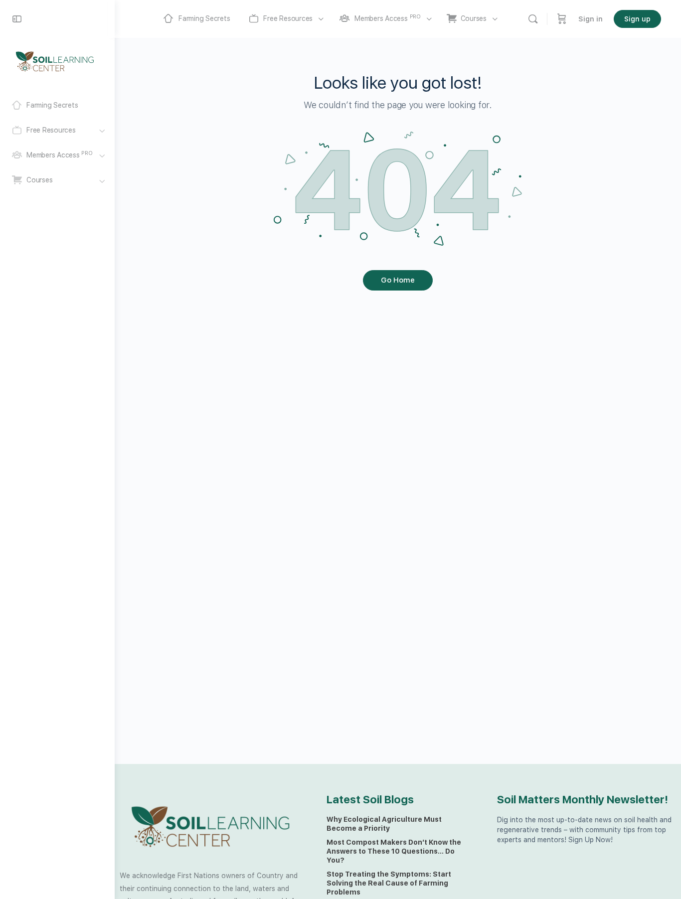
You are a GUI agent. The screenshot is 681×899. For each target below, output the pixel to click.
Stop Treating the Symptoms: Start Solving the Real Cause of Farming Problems (389, 883)
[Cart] (561, 19)
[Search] (533, 19)
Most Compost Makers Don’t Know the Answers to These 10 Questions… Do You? (394, 851)
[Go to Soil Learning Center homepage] (55, 60)
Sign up (637, 19)
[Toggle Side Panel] (17, 19)
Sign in (590, 19)
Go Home (398, 280)
